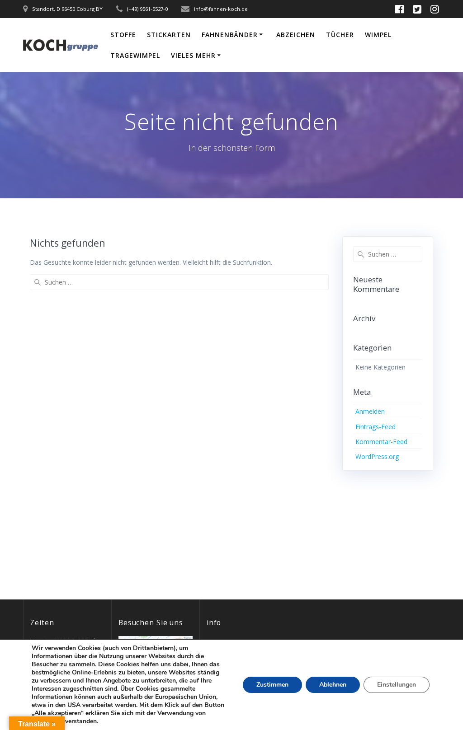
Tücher (340, 34)
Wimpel (378, 34)
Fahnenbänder (230, 34)
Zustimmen (272, 684)
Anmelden (370, 411)
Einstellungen (396, 684)
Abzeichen (295, 34)
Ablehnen (332, 684)
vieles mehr (193, 55)
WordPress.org (377, 456)
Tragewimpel (135, 55)
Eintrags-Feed (375, 426)
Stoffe (123, 34)
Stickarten (169, 34)
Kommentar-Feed (381, 441)
